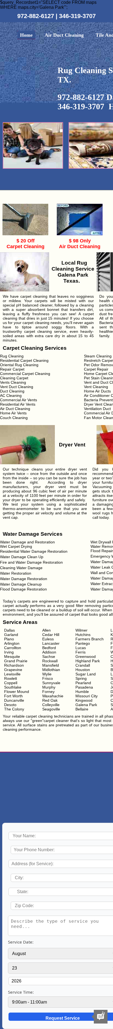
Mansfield (50, 665)
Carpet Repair (96, 369)
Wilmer (81, 630)
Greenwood (85, 656)
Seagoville (51, 709)
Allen (46, 630)
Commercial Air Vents (18, 400)
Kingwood (83, 700)
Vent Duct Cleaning (16, 387)
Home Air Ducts (97, 391)
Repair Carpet (12, 369)
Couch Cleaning (14, 417)
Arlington (11, 643)
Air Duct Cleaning (64, 35)
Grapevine (13, 669)
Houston (82, 669)
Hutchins (83, 634)
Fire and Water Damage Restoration (31, 562)
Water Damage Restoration (23, 579)
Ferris (80, 652)
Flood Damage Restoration (23, 589)
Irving (9, 652)
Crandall (82, 665)
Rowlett (10, 678)
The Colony (14, 709)
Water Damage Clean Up (21, 557)
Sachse (48, 656)
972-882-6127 (36, 16)
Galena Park (86, 705)
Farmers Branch (89, 639)
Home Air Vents (13, 413)
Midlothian (51, 669)
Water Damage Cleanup (21, 584)
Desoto (10, 705)
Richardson (14, 665)
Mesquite (12, 656)
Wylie (47, 674)
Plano (9, 639)
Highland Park (87, 661)
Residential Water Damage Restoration (33, 551)
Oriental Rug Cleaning (19, 365)
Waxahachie (52, 696)
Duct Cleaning (12, 391)
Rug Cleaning (12, 356)
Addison (49, 652)
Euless (48, 639)
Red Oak (50, 700)
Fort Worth (13, 696)
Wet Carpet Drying (16, 546)
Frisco (47, 678)
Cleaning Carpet (14, 378)
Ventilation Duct (97, 408)
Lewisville (12, 674)
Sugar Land (85, 674)
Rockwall (50, 661)
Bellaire (81, 709)
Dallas (9, 630)
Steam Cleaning (98, 356)
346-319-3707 (77, 16)
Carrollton (12, 648)
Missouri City (86, 696)
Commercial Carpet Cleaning (25, 373)
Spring (81, 678)
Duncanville (14, 700)
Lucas (80, 648)
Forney (48, 691)
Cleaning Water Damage (21, 568)
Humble (82, 691)
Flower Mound (16, 691)
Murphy (48, 687)
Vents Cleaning (13, 382)
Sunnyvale (51, 683)
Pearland (83, 683)
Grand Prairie (15, 661)
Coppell (10, 683)
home (26, 35)
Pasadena (84, 687)
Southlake (12, 687)
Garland (11, 634)
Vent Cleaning (96, 387)
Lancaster (51, 643)
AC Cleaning (11, 395)
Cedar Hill (50, 634)
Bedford (49, 648)
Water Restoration (15, 573)
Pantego (82, 643)
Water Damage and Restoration (27, 542)
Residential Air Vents (17, 404)
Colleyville (51, 705)
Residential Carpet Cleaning (24, 360)
